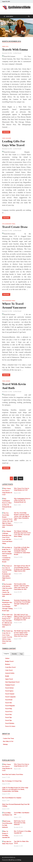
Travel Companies (10, 696)
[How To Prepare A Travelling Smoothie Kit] (7, 831)
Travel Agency (9, 691)
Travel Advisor (6, 381)
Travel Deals (8, 699)
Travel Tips (8, 717)
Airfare (7, 658)
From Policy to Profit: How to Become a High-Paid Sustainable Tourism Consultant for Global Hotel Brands (22, 551)
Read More (5, 132)
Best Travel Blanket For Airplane (11, 797)
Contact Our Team (8, 738)
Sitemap (5, 744)
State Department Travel (8, 223)
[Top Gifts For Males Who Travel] (7, 841)
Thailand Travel (9, 685)
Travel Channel (9, 694)
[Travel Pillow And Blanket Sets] (7, 813)
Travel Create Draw (15, 227)
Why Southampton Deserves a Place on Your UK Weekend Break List (22, 500)
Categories (6, 653)
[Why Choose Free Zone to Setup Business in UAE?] (7, 488)
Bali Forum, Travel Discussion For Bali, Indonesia (19, 822)
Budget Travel (9, 661)
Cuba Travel (8, 670)
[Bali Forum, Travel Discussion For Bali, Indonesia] (7, 821)
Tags (21, 654)
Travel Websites (9, 723)
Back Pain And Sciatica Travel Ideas (12, 774)
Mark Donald (18, 53)
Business (7, 664)
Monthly (14, 654)
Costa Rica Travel (10, 667)
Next (20, 478)
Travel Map (8, 708)
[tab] (6, 653)
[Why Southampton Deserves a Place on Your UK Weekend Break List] (7, 499)
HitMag (19, 860)
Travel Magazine (6, 138)
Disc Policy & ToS (8, 741)
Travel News (8, 711)
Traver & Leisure (10, 726)
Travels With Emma (15, 49)
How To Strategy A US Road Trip (11, 781)
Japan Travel (9, 679)
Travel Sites (5, 46)
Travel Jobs (8, 702)
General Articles (9, 673)
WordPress (12, 860)
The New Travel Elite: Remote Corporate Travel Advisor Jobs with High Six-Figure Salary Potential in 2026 (22, 516)
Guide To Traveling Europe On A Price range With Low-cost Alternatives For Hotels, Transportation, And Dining (15, 789)
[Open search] (29, 16)
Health (7, 676)
